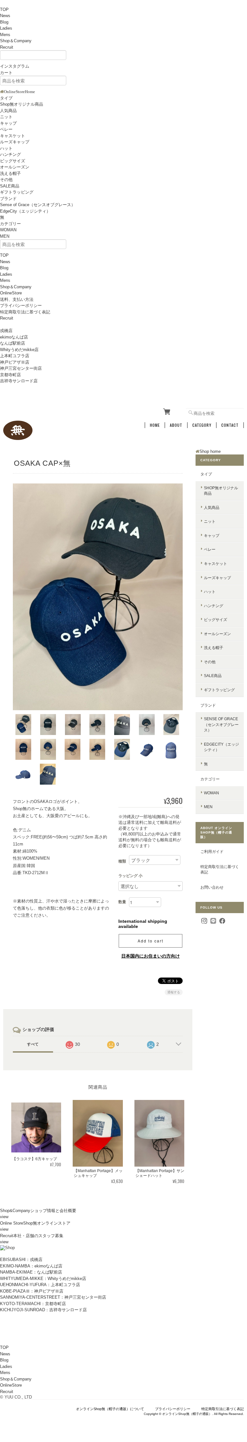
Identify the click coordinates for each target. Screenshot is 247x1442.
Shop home (210, 451)
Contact (230, 425)
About (176, 425)
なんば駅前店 (12, 343)
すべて (33, 1044)
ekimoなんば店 (14, 337)
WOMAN (8, 229)
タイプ (6, 98)
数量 (122, 902)
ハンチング (10, 154)
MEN (4, 236)
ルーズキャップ (14, 141)
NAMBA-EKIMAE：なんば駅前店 (31, 1272)
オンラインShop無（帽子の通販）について (110, 1409)
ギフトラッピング (16, 192)
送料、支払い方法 (16, 299)
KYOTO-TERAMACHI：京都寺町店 (33, 1303)
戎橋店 (6, 330)
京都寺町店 (10, 374)
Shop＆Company (16, 40)
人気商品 (8, 110)
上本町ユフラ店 (14, 355)
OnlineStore (11, 293)
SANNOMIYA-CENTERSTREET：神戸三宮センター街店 (53, 1297)
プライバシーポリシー (21, 305)
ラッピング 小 (130, 876)
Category (201, 425)
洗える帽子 (10, 173)
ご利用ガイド (212, 851)
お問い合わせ (212, 887)
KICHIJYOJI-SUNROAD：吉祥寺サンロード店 (43, 1309)
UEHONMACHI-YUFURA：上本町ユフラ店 (40, 1284)
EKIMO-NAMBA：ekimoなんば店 (31, 1266)
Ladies (6, 28)
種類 (122, 861)
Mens (5, 34)
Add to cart (150, 940)
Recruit (6, 47)
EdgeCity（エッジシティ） (25, 211)
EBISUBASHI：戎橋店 (21, 1259)
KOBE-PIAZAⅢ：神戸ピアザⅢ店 (31, 1291)
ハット (6, 148)
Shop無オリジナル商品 (21, 104)
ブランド (8, 198)
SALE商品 (9, 186)
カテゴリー (10, 223)
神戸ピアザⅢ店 (14, 362)
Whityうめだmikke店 (19, 349)
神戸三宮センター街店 (21, 368)
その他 (6, 179)
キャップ (8, 123)
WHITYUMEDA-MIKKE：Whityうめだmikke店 (43, 1278)
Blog (4, 22)
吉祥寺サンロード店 (19, 380)
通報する (173, 992)
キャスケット (12, 135)
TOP (4, 9)
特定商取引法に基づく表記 (25, 312)
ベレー (6, 129)
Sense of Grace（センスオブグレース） (37, 204)
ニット (6, 116)
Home (155, 425)
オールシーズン (14, 167)
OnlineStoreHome (19, 91)
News (5, 15)
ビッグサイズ (12, 160)
